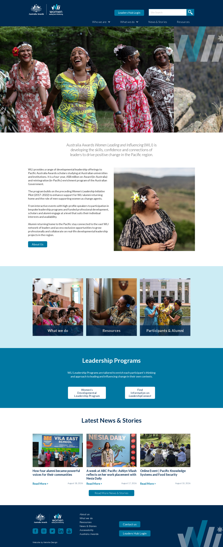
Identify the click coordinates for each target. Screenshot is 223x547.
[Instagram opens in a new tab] (45, 531)
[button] (99, 22)
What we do (86, 518)
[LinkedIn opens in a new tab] (62, 531)
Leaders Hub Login (129, 12)
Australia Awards (89, 534)
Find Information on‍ (140, 392)
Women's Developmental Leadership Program (87, 392)
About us (85, 514)
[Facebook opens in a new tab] (35, 531)
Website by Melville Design (45, 542)
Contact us (130, 524)
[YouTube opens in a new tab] (70, 531)
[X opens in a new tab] (54, 531)
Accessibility (87, 530)
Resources (183, 22)
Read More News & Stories (111, 493)
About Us (37, 244)
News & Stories (157, 22)
